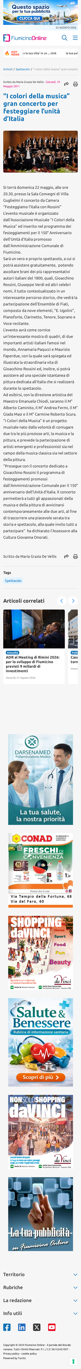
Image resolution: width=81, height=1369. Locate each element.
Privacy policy (11, 1353)
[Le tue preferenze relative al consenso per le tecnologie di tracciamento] (73, 1361)
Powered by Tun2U (14, 1358)
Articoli (8, 69)
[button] (62, 601)
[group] (34, 647)
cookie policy (29, 1353)
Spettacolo (23, 69)
